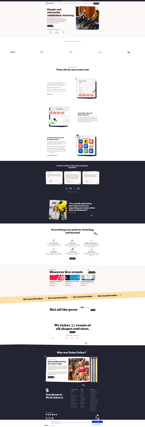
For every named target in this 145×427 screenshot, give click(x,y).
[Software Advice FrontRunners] (66, 188)
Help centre (82, 396)
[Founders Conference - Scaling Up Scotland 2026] (72, 277)
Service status (82, 406)
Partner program (83, 398)
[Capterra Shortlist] (70, 188)
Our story (72, 391)
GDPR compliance (73, 405)
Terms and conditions (73, 396)
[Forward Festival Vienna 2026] (57, 277)
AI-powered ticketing (93, 410)
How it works (61, 3)
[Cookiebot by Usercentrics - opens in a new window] (46, 425)
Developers (82, 401)
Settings (52, 425)
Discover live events (93, 396)
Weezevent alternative (93, 403)
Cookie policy (72, 401)
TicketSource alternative (94, 401)
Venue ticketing (92, 405)
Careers (71, 393)
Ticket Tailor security (73, 406)
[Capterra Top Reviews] (74, 188)
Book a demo (82, 393)
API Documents (82, 403)
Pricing (74, 3)
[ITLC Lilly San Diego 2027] (88, 277)
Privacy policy (72, 398)
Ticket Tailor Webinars (93, 391)
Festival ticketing (92, 408)
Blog (81, 405)
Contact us (82, 391)
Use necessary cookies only (97, 424)
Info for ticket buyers (73, 403)
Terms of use (72, 394)
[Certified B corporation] (47, 418)
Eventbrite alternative (93, 398)
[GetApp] (78, 188)
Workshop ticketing (93, 406)
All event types (92, 394)
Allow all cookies (97, 421)
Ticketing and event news (94, 393)
